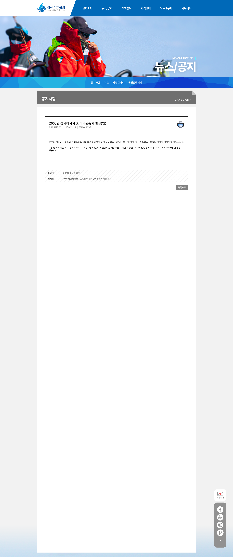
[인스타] (220, 525)
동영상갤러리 (135, 82)
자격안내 (146, 8)
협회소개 (87, 8)
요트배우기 (166, 8)
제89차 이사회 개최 (71, 173)
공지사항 (95, 82)
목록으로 (182, 187)
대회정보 (126, 8)
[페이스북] (220, 509)
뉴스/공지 (107, 8)
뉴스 (106, 82)
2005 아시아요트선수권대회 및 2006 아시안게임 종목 (87, 179)
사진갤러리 (118, 82)
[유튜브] (220, 517)
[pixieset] (220, 532)
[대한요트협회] (51, 7)
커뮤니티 (186, 8)
